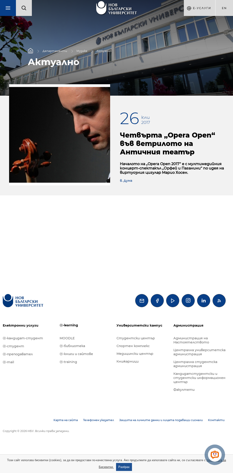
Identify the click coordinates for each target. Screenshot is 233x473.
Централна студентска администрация (195, 364)
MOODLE (67, 338)
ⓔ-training (68, 362)
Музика (81, 50)
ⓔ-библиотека (72, 346)
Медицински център (134, 354)
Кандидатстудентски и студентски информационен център (199, 378)
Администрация (188, 325)
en (224, 8)
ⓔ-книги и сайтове (76, 354)
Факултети (184, 390)
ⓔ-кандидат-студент (23, 338)
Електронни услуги (20, 325)
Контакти (216, 420)
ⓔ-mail (8, 362)
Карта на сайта (65, 420)
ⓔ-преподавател (18, 354)
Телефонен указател (98, 420)
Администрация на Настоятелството (191, 340)
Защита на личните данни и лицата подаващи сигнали (161, 420)
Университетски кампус (139, 325)
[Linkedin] (203, 300)
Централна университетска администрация (199, 352)
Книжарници (127, 361)
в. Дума (126, 181)
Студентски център (135, 338)
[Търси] (24, 8)
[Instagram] (188, 300)
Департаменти (55, 50)
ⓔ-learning (69, 325)
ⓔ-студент (13, 346)
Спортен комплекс (133, 346)
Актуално (103, 50)
